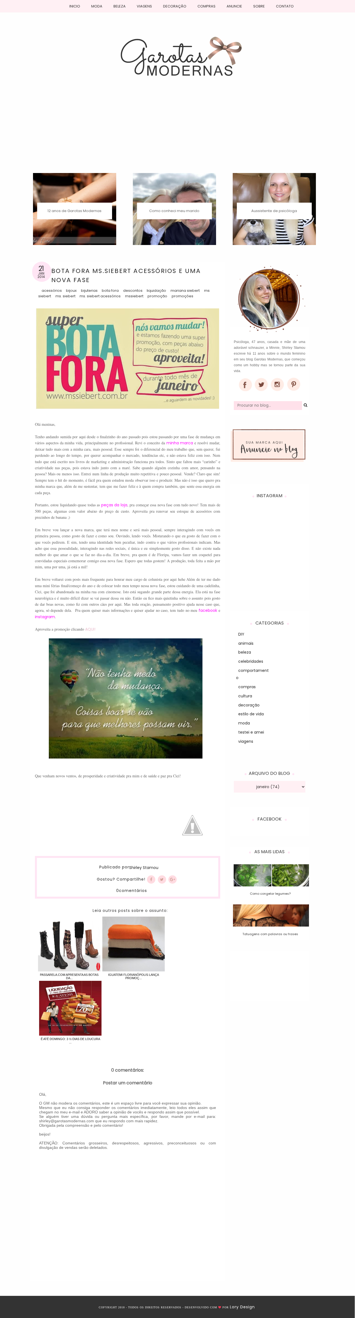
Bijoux (71, 290)
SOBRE (259, 6)
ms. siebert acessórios (100, 296)
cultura (245, 696)
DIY (241, 634)
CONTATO (285, 6)
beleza (244, 652)
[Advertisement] (177, 131)
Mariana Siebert (185, 290)
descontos (133, 290)
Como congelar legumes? (270, 893)
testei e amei (251, 732)
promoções (182, 296)
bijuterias (89, 290)
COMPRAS (206, 6)
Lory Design (242, 1307)
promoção (157, 296)
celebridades (250, 661)
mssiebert (134, 296)
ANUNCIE (234, 6)
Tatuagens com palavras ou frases (270, 934)
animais (245, 643)
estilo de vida (251, 714)
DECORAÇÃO (174, 6)
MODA (96, 6)
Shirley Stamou (143, 868)
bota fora (110, 290)
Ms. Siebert (65, 296)
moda (244, 723)
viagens (245, 741)
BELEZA (119, 6)
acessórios (52, 290)
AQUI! (90, 629)
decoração (249, 705)
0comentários (131, 890)
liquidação (156, 290)
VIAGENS (144, 6)
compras (247, 687)
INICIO (74, 6)
